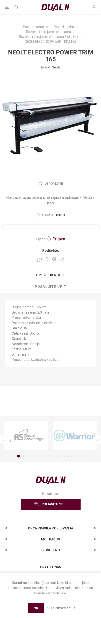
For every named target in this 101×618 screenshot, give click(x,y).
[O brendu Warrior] (75, 435)
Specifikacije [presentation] (50, 275)
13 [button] (64, 456)
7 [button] (42, 456)
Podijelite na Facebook (47, 259)
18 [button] (83, 456)
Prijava (59, 238)
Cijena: (41, 239)
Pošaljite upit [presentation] (50, 287)
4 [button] (30, 456)
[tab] (50, 275)
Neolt (56, 67)
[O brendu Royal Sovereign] (26, 435)
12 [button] (60, 456)
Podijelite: (50, 250)
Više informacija (61, 608)
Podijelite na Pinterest (54, 259)
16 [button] (75, 456)
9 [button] (49, 456)
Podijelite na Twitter (39, 259)
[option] (26, 435)
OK (36, 608)
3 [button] (26, 456)
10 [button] (53, 456)
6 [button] (38, 456)
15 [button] (72, 456)
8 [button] (45, 456)
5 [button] (34, 456)
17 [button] (79, 456)
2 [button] (23, 456)
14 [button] (68, 456)
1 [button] (18, 456)
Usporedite (54, 183)
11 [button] (57, 456)
